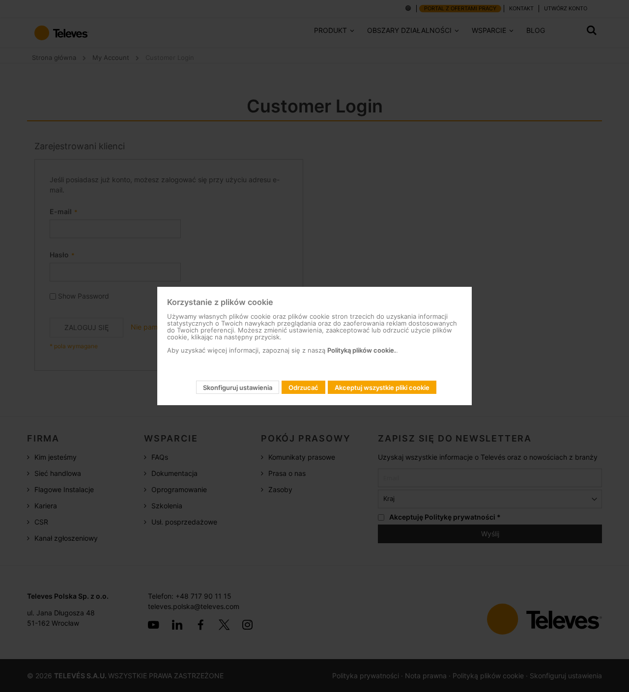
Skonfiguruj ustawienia (237, 387)
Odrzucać (303, 387)
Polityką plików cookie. (361, 350)
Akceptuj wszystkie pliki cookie (382, 387)
